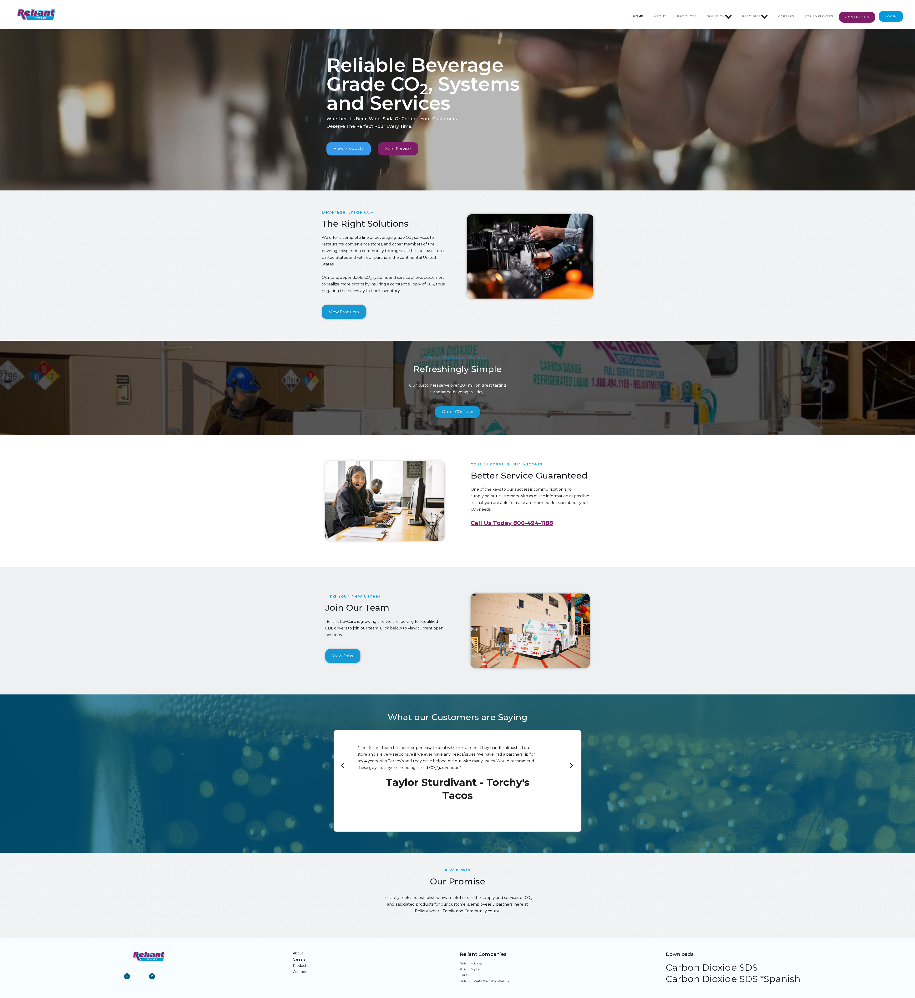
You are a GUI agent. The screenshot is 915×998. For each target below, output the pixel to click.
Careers (786, 16)
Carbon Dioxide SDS (712, 967)
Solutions (717, 16)
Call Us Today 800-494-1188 (512, 522)
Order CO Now (457, 411)
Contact (299, 972)
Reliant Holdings (471, 963)
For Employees (819, 16)
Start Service (398, 148)
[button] (719, 16)
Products (686, 16)
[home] (36, 14)
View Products (349, 148)
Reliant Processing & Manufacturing (484, 980)
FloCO (465, 975)
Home (638, 16)
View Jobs (342, 656)
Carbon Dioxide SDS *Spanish (733, 978)
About (660, 16)
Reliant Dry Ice (470, 969)
